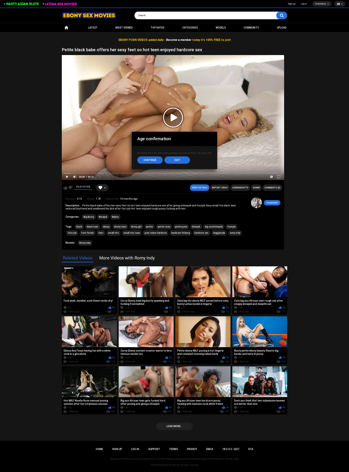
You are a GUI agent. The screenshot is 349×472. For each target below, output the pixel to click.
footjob (231, 226)
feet (101, 233)
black (79, 226)
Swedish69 (272, 202)
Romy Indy (85, 243)
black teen (92, 226)
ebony (106, 226)
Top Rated (157, 27)
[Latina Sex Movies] (60, 4)
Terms (173, 449)
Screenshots (240, 187)
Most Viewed (124, 27)
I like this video (65, 187)
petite (149, 226)
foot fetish (87, 233)
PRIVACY (192, 449)
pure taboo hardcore (156, 233)
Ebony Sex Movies (171, 465)
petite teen (164, 226)
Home (66, 27)
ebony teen (120, 226)
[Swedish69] (256, 202)
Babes (115, 217)
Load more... (175, 426)
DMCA (209, 449)
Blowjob (103, 217)
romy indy (235, 233)
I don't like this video (70, 187)
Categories (190, 27)
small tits (113, 233)
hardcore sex (201, 233)
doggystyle (219, 233)
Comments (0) (272, 187)
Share (256, 187)
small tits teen (132, 233)
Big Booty (89, 217)
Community (251, 27)
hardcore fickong (180, 233)
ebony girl (136, 226)
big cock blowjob (214, 226)
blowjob (196, 226)
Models (221, 27)
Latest (93, 27)
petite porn (181, 226)
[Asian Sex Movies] (21, 4)
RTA (250, 449)
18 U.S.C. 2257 (230, 449)
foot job (72, 233)
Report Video (220, 187)
